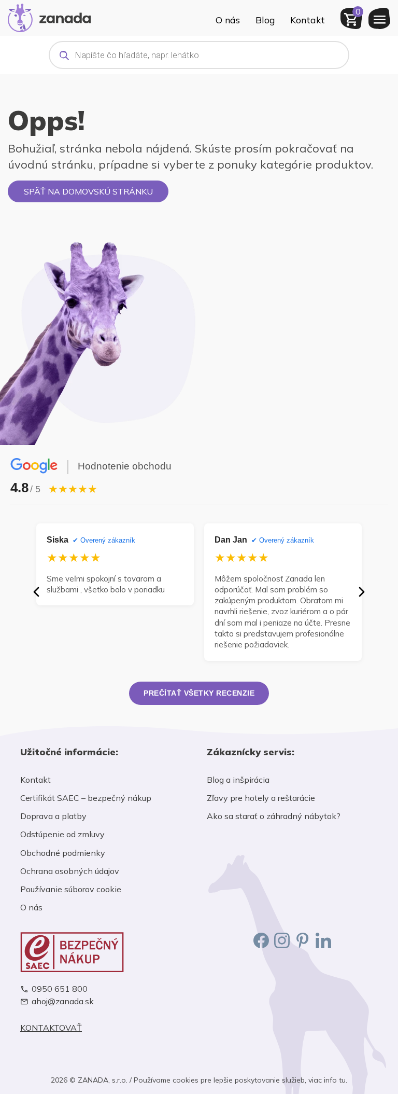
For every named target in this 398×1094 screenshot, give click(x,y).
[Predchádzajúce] (36, 591)
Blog (265, 19)
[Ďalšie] (361, 591)
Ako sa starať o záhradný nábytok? (273, 816)
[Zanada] (49, 16)
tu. (343, 1080)
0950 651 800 (60, 989)
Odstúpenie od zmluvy (62, 834)
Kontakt (307, 19)
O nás (228, 19)
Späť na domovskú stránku (88, 191)
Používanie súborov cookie (70, 889)
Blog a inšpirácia (238, 779)
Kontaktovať (51, 1028)
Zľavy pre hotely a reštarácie (261, 798)
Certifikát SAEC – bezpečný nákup (85, 798)
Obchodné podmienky (62, 853)
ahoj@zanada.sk (63, 1001)
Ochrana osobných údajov (69, 871)
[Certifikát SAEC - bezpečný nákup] (105, 952)
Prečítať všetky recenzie (199, 693)
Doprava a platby (53, 816)
